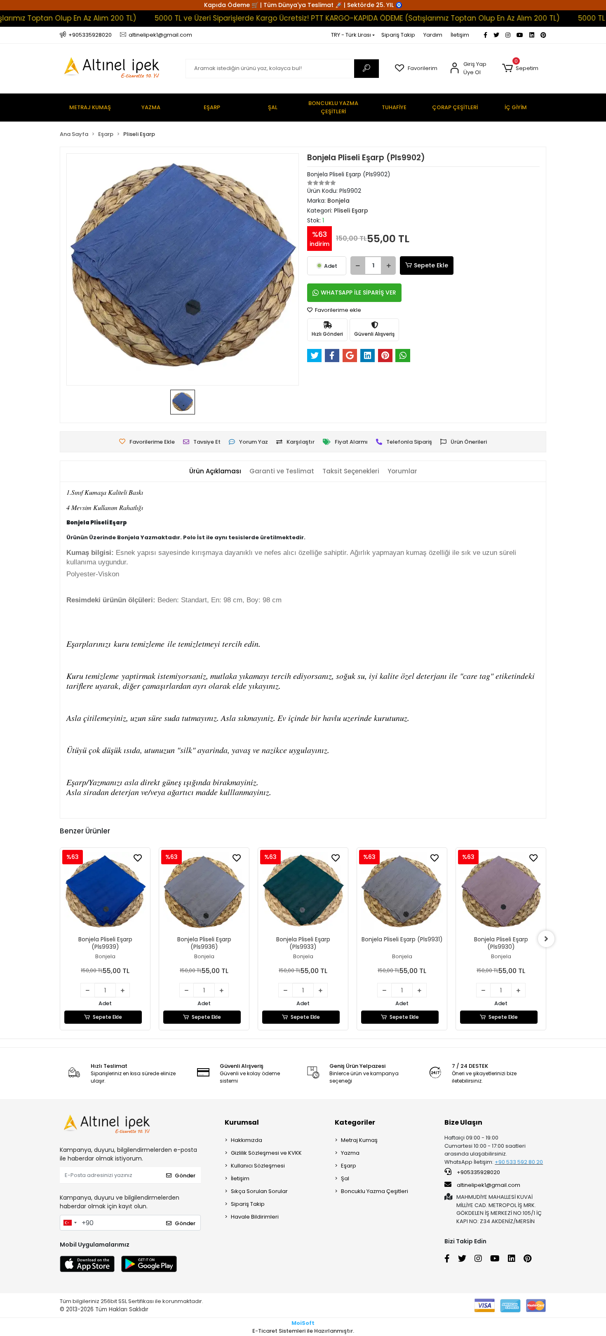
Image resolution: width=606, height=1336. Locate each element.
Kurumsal (242, 1122)
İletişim (460, 35)
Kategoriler (355, 1122)
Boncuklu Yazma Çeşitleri (374, 1191)
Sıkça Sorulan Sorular (259, 1191)
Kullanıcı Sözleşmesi (258, 1166)
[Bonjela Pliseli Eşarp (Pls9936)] (204, 893)
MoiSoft (303, 1323)
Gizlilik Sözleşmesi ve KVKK (266, 1153)
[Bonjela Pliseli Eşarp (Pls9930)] (501, 893)
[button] (520, 68)
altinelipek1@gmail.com (488, 1185)
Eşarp (348, 1166)
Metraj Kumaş (359, 1140)
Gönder (185, 1175)
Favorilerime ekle (337, 310)
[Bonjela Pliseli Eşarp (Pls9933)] (303, 893)
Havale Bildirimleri (255, 1217)
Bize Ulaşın (463, 1122)
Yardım (432, 35)
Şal (345, 1178)
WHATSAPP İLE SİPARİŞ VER (358, 292)
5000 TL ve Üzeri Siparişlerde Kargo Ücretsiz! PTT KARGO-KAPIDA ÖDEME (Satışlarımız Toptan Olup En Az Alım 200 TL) (326, 18)
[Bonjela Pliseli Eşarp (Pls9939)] (105, 893)
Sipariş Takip (398, 35)
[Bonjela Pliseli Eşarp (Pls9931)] (402, 893)
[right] (546, 939)
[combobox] (69, 1222)
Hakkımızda (246, 1140)
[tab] (215, 471)
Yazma (350, 1153)
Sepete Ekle (431, 265)
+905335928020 (478, 1172)
